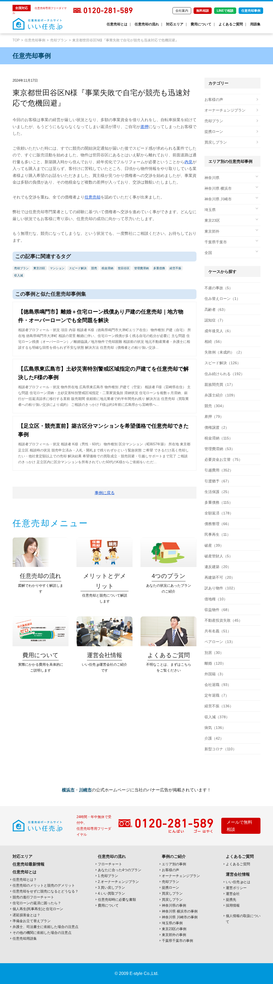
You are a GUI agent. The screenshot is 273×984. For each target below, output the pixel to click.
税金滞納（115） (218, 438)
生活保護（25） (217, 492)
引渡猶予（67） (217, 481)
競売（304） (215, 406)
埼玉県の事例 (172, 923)
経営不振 (175, 268)
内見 (188, 162)
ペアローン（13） (219, 642)
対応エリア (174, 24)
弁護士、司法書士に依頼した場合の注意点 (45, 927)
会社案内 (181, 11)
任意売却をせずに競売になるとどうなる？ (45, 891)
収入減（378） (217, 717)
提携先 (231, 900)
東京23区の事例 (174, 929)
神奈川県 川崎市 (218, 199)
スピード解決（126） (222, 363)
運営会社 (233, 894)
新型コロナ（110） (220, 749)
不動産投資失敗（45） (223, 620)
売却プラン (58, 40)
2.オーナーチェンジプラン (118, 882)
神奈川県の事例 (174, 905)
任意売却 (93, 197)
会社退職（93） (217, 685)
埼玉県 (210, 210)
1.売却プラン (108, 876)
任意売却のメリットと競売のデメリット (44, 885)
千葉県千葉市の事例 (177, 941)
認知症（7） (214, 320)
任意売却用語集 (25, 939)
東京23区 (39, 268)
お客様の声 (213, 99)
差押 (144, 126)
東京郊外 (211, 231)
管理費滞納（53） (219, 449)
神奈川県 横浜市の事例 (180, 911)
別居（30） (214, 652)
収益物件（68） (217, 610)
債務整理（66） (217, 524)
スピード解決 (78, 268)
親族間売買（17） (219, 384)
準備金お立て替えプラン (32, 921)
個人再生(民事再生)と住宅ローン (38, 909)
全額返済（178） (218, 513)
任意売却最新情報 (29, 864)
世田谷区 (124, 268)
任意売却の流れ (147, 24)
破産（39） (214, 545)
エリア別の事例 (174, 864)
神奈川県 (211, 178)
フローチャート (110, 864)
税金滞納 (107, 268)
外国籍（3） (214, 674)
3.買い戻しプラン (111, 888)
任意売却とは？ (25, 880)
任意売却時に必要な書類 (117, 900)
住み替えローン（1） (222, 298)
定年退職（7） (216, 695)
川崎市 (85, 790)
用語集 (255, 24)
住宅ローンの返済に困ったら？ (37, 903)
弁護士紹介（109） (220, 395)
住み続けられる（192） (224, 374)
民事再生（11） (217, 534)
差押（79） (214, 416)
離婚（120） (215, 663)
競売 (94, 268)
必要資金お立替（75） (223, 459)
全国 (208, 253)
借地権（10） (215, 599)
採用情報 (233, 905)
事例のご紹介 (174, 856)
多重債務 (159, 268)
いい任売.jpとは (238, 882)
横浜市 (68, 790)
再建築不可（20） (219, 577)
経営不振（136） (218, 706)
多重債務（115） (218, 502)
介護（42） (214, 738)
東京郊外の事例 (174, 935)
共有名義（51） (217, 631)
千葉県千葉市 (215, 242)
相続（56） (214, 341)
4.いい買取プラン (111, 893)
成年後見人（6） (218, 331)
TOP (16, 40)
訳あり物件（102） (220, 588)
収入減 (18, 275)
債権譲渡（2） (216, 427)
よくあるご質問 (231, 24)
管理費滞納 (141, 268)
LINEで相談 (225, 11)
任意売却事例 (250, 11)
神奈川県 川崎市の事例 (180, 917)
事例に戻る (105, 492)
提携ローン (213, 131)
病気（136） (215, 727)
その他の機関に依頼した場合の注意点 (42, 933)
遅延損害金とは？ (26, 915)
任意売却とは (117, 24)
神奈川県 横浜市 (218, 188)
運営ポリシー (236, 888)
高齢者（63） (215, 309)
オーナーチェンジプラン (225, 110)
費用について (201, 24)
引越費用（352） (218, 470)
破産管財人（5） (218, 556)
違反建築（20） (217, 567)
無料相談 (202, 11)
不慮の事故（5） (218, 288)
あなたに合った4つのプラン (119, 870)
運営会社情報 (238, 874)
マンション (57, 268)
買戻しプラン (215, 142)
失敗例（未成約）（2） (224, 352)
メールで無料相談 (239, 826)
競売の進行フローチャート (33, 897)
